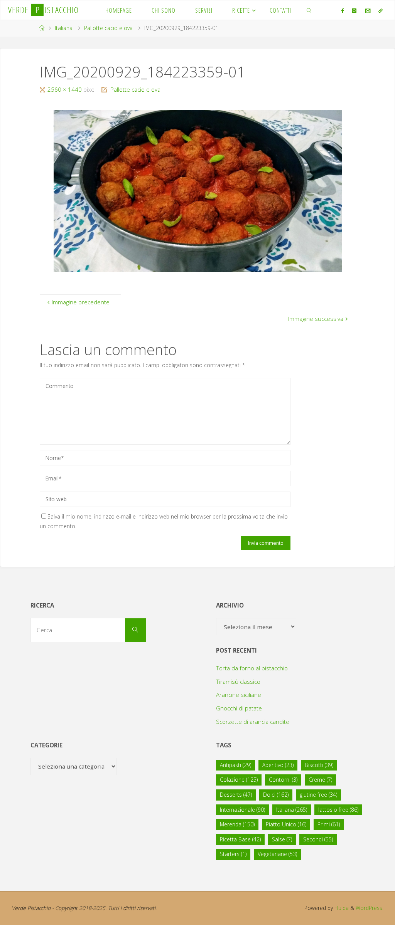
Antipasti (235, 765)
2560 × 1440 (65, 89)
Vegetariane (277, 854)
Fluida (341, 908)
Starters (233, 854)
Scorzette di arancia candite (252, 721)
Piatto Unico (286, 824)
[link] (309, 10)
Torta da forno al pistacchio (252, 668)
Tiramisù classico (238, 681)
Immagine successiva (315, 318)
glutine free (318, 794)
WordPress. (369, 908)
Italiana (64, 28)
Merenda (237, 824)
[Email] (367, 10)
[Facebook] (343, 10)
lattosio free (338, 809)
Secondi (318, 839)
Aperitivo (278, 765)
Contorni (283, 779)
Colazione (239, 779)
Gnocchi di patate (239, 708)
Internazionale (242, 809)
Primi (328, 824)
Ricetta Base (240, 839)
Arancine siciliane (238, 694)
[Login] (380, 10)
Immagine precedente (81, 302)
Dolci (276, 794)
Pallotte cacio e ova (108, 28)
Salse (282, 839)
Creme (320, 779)
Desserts (236, 794)
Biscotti (319, 765)
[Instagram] (354, 10)
